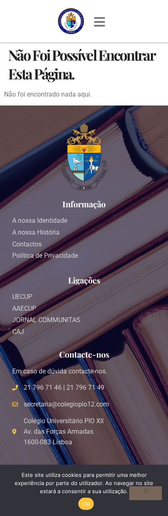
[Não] (145, 493)
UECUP (22, 297)
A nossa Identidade (39, 220)
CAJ (18, 332)
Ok (86, 504)
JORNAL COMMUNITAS (46, 320)
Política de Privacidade (45, 255)
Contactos (27, 244)
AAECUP (24, 308)
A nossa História (36, 232)
